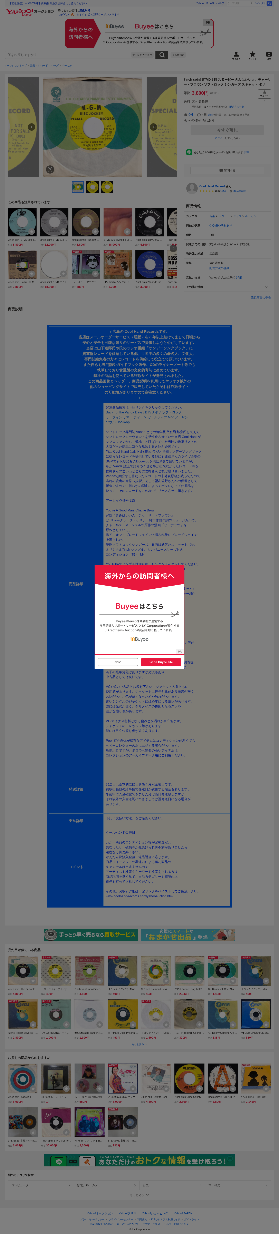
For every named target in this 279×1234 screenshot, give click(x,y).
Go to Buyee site (161, 662)
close (118, 662)
